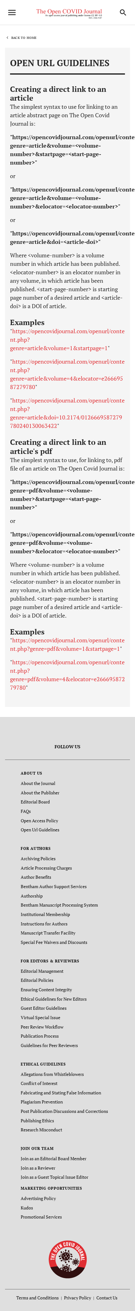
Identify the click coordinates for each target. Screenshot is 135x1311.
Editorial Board (35, 802)
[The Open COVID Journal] (67, 1259)
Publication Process (40, 1036)
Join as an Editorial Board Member (53, 1158)
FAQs (26, 811)
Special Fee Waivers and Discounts (54, 942)
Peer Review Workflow (42, 1027)
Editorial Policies (37, 980)
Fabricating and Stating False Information (61, 1093)
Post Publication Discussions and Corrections (64, 1111)
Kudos (27, 1208)
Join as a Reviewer (38, 1168)
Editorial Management (42, 971)
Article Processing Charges (46, 868)
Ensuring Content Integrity (46, 989)
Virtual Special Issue (40, 1017)
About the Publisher (40, 793)
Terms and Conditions (37, 1298)
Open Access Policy (39, 821)
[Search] (123, 13)
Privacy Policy (77, 1298)
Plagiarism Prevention (42, 1102)
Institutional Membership (45, 914)
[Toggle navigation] (12, 13)
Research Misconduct (41, 1130)
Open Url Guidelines (40, 830)
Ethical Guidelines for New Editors (54, 999)
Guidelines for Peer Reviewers (49, 1045)
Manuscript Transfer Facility (48, 933)
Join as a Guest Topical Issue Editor (54, 1177)
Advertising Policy (38, 1198)
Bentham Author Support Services (54, 886)
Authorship (32, 896)
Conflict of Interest (39, 1083)
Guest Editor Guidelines (44, 1008)
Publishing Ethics (37, 1121)
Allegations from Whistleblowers (52, 1074)
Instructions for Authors (44, 924)
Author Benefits (36, 877)
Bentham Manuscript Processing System (59, 905)
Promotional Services (41, 1217)
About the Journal (38, 783)
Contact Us (106, 1298)
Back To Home (23, 38)
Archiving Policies (38, 858)
